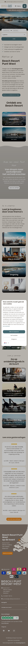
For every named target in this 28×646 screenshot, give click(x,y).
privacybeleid (6, 326)
